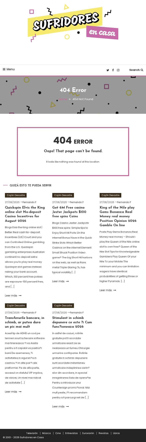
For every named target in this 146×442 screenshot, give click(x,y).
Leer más (11, 295)
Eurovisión (88, 433)
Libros (116, 433)
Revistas (104, 433)
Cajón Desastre (16, 195)
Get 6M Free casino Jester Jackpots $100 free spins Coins (69, 212)
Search (134, 70)
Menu (11, 69)
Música (46, 433)
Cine (58, 433)
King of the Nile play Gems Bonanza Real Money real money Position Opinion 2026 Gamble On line (118, 216)
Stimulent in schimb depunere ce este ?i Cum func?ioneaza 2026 (72, 322)
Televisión (32, 433)
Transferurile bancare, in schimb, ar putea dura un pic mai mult (24, 322)
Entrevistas (71, 433)
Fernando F (29, 202)
